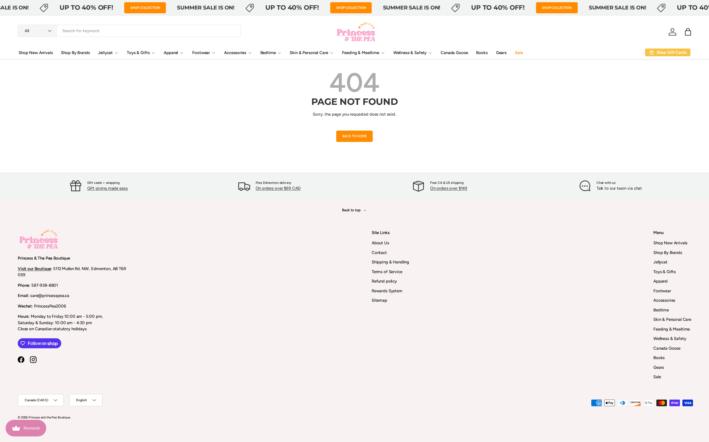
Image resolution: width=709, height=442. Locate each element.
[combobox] (129, 31)
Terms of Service (387, 271)
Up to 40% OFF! (86, 7)
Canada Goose (454, 52)
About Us (380, 242)
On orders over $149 (448, 188)
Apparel (171, 52)
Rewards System (387, 290)
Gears (501, 52)
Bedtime (268, 52)
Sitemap (379, 300)
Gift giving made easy (107, 188)
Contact (379, 252)
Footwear (201, 52)
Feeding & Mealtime (360, 52)
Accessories (235, 52)
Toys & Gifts (138, 52)
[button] (688, 32)
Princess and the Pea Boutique (49, 417)
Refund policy (384, 281)
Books (481, 52)
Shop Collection (145, 8)
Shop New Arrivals (36, 52)
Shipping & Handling (390, 262)
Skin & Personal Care (309, 52)
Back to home (354, 136)
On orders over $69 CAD (278, 188)
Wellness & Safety (410, 52)
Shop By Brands (75, 52)
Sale (519, 52)
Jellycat (105, 52)
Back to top (351, 210)
